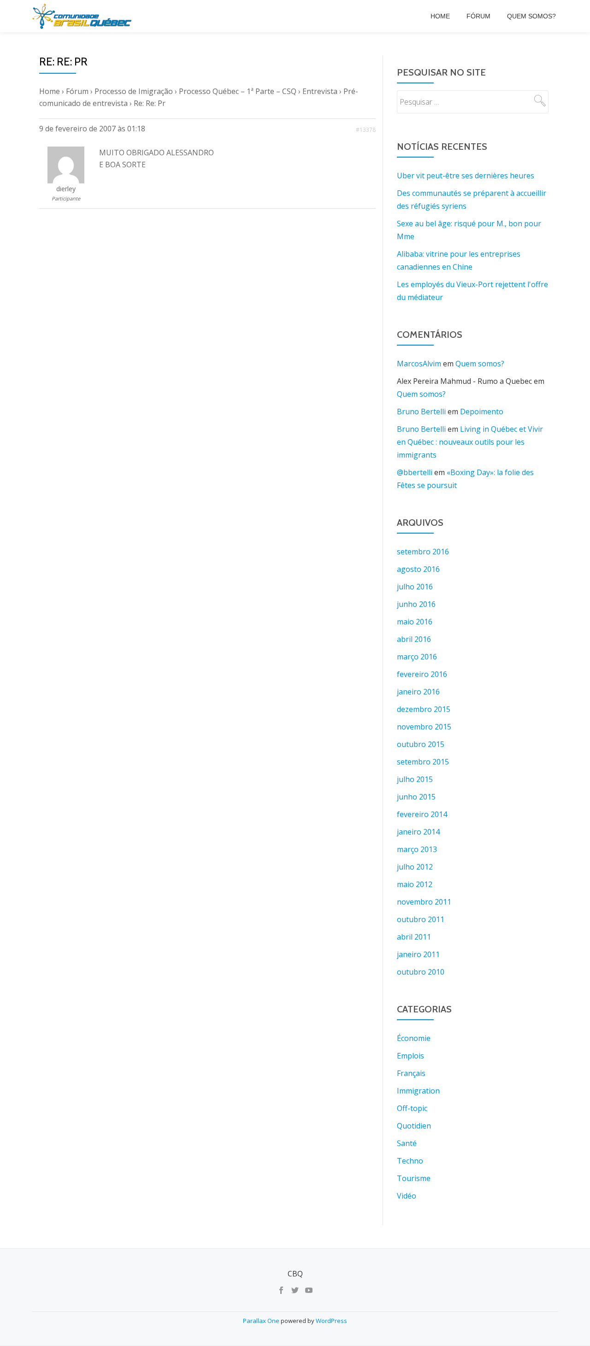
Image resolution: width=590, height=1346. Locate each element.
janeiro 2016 (418, 692)
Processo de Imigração (133, 91)
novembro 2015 (424, 727)
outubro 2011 (420, 919)
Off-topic (412, 1108)
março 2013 (417, 849)
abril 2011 (414, 937)
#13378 (366, 130)
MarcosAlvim (419, 364)
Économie (414, 1038)
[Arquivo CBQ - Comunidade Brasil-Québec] (83, 16)
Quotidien (414, 1126)
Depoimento (481, 411)
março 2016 (417, 657)
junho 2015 (416, 797)
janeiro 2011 (418, 954)
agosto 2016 (418, 569)
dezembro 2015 (423, 709)
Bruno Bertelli (421, 411)
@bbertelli (414, 472)
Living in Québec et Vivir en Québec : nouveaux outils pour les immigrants (470, 442)
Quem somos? (531, 16)
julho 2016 (415, 587)
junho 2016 (416, 604)
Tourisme (414, 1178)
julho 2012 (415, 867)
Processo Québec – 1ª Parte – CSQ (237, 91)
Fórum (478, 16)
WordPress (331, 1321)
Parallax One (262, 1321)
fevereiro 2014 (422, 814)
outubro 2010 (420, 972)
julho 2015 (415, 779)
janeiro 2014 (418, 832)
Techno (410, 1161)
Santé (407, 1143)
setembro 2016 (423, 552)
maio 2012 (414, 884)
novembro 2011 (424, 902)
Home (440, 16)
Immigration (418, 1091)
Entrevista (319, 91)
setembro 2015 (423, 762)
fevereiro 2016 (422, 674)
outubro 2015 (420, 744)
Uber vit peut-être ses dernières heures (465, 175)
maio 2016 (414, 622)
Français (411, 1073)
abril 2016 (414, 639)
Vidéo (406, 1196)
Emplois (410, 1056)
